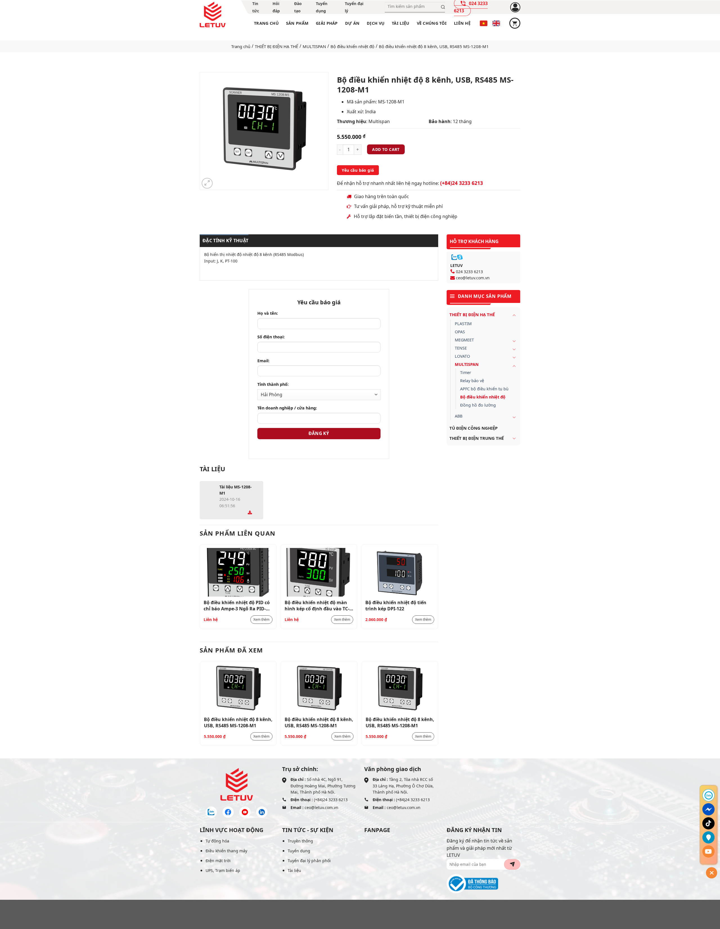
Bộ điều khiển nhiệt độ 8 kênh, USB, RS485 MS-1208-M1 (238, 722)
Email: (263, 360)
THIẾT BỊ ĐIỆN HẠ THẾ (276, 46)
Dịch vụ (375, 23)
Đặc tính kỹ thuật (225, 240)
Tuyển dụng (299, 850)
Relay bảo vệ (472, 380)
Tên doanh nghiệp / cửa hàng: (287, 408)
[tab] (224, 240)
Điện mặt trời (218, 860)
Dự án (352, 23)
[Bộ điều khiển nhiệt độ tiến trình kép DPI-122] (399, 572)
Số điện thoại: (271, 336)
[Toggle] (514, 315)
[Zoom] (207, 183)
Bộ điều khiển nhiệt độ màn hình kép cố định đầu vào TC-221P (317, 605)
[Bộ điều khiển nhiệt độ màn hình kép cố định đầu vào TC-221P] (319, 572)
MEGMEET (464, 340)
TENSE (461, 348)
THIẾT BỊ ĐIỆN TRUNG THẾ (476, 438)
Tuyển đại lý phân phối (309, 860)
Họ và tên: (267, 313)
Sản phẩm (297, 23)
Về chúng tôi (432, 23)
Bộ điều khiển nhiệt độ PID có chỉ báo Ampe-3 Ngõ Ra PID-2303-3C (237, 605)
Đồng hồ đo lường (478, 405)
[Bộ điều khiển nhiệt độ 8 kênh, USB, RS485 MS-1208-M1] (238, 689)
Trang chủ (266, 23)
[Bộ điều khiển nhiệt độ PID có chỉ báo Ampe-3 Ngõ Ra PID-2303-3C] (238, 572)
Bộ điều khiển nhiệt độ (352, 46)
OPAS (460, 331)
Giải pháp (327, 23)
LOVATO (462, 356)
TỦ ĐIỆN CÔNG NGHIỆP (473, 428)
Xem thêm (261, 619)
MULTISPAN (314, 46)
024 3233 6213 (469, 271)
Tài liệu (400, 23)
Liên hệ (462, 23)
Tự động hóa (217, 841)
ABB (458, 416)
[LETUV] (213, 15)
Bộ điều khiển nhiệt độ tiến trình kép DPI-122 (395, 605)
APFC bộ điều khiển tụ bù (484, 388)
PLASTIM (463, 323)
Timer (465, 372)
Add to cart (386, 149)
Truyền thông (300, 841)
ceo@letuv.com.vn (473, 277)
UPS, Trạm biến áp (223, 870)
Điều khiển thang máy (226, 850)
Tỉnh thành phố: (273, 384)
